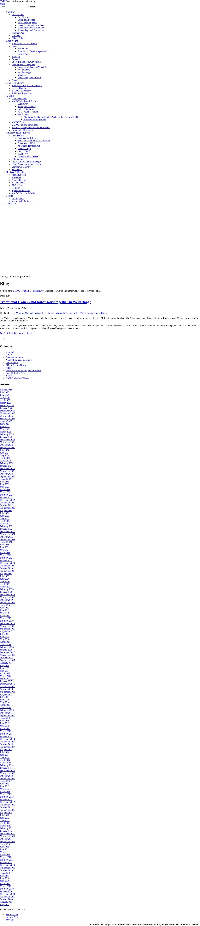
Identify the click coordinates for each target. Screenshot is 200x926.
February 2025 (7, 434)
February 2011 (6, 860)
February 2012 (7, 828)
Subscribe (16, 177)
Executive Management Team (31, 25)
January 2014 (6, 768)
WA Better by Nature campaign (26, 161)
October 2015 (6, 712)
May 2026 (5, 397)
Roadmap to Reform (27, 138)
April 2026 (5, 400)
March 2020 (5, 586)
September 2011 (7, 841)
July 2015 (4, 720)
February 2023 (7, 494)
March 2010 (5, 886)
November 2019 (7, 597)
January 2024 (6, 466)
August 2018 (6, 631)
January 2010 (6, 891)
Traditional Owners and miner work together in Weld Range (45, 302)
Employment (18, 198)
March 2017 (5, 676)
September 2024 (7, 447)
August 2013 (6, 781)
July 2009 (4, 904)
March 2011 (5, 857)
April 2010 (5, 883)
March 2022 (5, 523)
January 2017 (6, 681)
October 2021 (6, 537)
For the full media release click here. (16, 333)
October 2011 (6, 839)
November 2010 (7, 867)
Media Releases (19, 174)
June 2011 (4, 849)
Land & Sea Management (23, 64)
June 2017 (5, 668)
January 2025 (6, 437)
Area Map (16, 35)
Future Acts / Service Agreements (33, 51)
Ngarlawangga (24, 72)
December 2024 (7, 439)
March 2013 (5, 794)
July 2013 (4, 783)
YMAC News (18, 182)
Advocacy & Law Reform (18, 132)
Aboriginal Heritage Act (29, 146)
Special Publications (21, 190)
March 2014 (5, 762)
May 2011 (4, 852)
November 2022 (7, 502)
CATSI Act (23, 153)
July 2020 (4, 576)
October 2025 (6, 416)
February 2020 (7, 589)
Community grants (14, 357)
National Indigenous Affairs (18, 360)
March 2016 (5, 707)
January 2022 (6, 529)
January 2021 (6, 560)
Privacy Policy (12, 917)
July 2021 (4, 544)
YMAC (3, 1)
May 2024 (5, 455)
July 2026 (4, 392)
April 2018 (5, 642)
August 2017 (6, 663)
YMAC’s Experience (21, 90)
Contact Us (11, 203)
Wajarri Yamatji (87, 313)
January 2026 (6, 408)
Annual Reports (19, 180)
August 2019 (6, 605)
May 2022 (5, 518)
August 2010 (6, 873)
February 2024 (7, 463)
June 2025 (5, 426)
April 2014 (5, 760)
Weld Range (101, 313)
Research (16, 59)
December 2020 (7, 563)
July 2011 (4, 846)
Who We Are (18, 14)
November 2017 (7, 655)
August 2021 (6, 542)
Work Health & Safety (22, 201)
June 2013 (5, 786)
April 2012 (5, 823)
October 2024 (6, 445)
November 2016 (7, 686)
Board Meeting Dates (27, 22)
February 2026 (7, 405)
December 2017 (7, 652)
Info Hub (10, 96)
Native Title (23, 48)
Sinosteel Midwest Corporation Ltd (63, 313)
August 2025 (6, 421)
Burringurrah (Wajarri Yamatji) (32, 67)
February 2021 (7, 558)
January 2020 (6, 592)
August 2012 (6, 812)
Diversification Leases (28, 156)
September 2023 (7, 476)
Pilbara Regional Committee (31, 30)
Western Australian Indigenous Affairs (23, 370)
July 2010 (4, 875)
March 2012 (5, 825)
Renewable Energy (15, 83)
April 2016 (5, 705)
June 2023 (5, 484)
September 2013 (7, 778)
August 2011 (6, 844)
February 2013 (7, 797)
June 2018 (5, 636)
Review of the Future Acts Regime (34, 140)
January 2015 (6, 736)
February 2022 (7, 526)
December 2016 (7, 684)
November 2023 (7, 471)
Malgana (22, 75)
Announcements (19, 98)
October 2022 (6, 505)
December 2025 (7, 410)
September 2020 (7, 571)
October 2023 (6, 473)
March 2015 (5, 731)
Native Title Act (25, 151)
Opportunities (12, 362)
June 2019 (5, 610)
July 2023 (4, 481)
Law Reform (18, 135)
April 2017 (5, 673)
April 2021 (5, 552)
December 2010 (7, 865)
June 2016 (5, 699)
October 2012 (6, 807)
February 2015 (7, 734)
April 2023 (5, 489)
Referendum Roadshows (34, 119)
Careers (9, 196)
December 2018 (7, 623)
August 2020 (6, 573)
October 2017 (6, 657)
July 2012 (4, 815)
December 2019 (7, 594)
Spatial (15, 80)
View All (10, 352)
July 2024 (4, 450)
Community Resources (22, 130)
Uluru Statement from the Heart (26, 164)
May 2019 (5, 613)
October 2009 (6, 899)
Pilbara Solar (18, 38)
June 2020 (5, 579)
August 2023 (6, 479)
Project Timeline (19, 88)
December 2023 (7, 468)
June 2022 (5, 516)
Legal (14, 46)
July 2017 (4, 665)
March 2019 (5, 618)
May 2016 (5, 702)
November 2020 (7, 565)
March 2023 (5, 492)
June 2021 (5, 547)
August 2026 (6, 389)
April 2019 (5, 615)
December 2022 (7, 500)
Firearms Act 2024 (26, 143)
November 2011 (7, 836)
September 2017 (7, 660)
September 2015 (7, 715)
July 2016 (4, 697)
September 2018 (7, 628)
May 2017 (5, 670)
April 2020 (5, 584)
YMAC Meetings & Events (24, 101)
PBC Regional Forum (28, 111)
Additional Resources (22, 93)
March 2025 (5, 431)
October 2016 (6, 689)
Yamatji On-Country (27, 106)
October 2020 (6, 568)
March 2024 (5, 460)
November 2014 (7, 741)
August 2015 (6, 718)
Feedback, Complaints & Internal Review (31, 127)
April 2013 (5, 791)
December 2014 (7, 739)
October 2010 (6, 870)
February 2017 (7, 678)
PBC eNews (17, 185)
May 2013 (5, 789)
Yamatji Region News (32, 291)
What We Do (12, 41)
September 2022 (7, 508)
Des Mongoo (18, 313)
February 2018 (7, 647)
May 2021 (5, 550)
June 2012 (5, 818)
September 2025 (7, 418)
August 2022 (6, 510)
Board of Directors (26, 20)
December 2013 (7, 770)
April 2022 (5, 521)
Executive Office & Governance (27, 62)
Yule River (23, 104)
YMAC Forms (18, 122)
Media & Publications (16, 172)
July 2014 (4, 752)
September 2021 (7, 539)
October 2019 (6, 600)
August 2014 (6, 749)
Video (8, 368)
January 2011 (6, 862)
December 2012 (7, 802)
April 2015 (5, 728)
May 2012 (5, 820)
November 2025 (7, 413)
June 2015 (5, 723)
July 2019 (4, 607)
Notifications (23, 54)
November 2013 (7, 773)
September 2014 (7, 747)
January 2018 (6, 649)
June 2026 (5, 395)
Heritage (16, 56)
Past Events (23, 114)
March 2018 (5, 644)
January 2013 (6, 799)
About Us (10, 12)
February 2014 (7, 765)
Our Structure (24, 17)
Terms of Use (12, 914)
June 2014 (5, 755)
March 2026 (5, 403)
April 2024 (5, 458)
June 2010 (5, 878)
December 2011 (7, 833)
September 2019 (7, 602)
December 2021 (7, 531)
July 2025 (4, 424)
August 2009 (6, 902)
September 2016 (7, 691)
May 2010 (5, 881)
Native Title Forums (27, 109)
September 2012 (7, 810)
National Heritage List (35, 313)
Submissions (17, 159)
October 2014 (6, 744)
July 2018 (4, 634)
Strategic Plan (18, 33)
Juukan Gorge (24, 148)
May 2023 (5, 487)
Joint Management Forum (29, 77)
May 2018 (5, 639)
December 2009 (7, 894)
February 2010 (7, 888)
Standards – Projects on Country (27, 85)
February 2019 (7, 621)
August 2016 (6, 694)
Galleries (16, 188)
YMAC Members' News (17, 378)
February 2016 (7, 710)
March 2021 (5, 555)
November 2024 (7, 442)
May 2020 (5, 581)
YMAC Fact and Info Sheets (25, 125)
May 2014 (5, 757)
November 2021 (7, 534)
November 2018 (7, 626)
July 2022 (4, 513)
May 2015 (5, 726)
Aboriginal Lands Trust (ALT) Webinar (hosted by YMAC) (50, 117)
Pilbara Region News (16, 365)
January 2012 (6, 831)
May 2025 (5, 429)
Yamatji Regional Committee (31, 27)
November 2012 (7, 804)
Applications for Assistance (24, 43)
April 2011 (5, 854)
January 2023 (6, 497)
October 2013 (6, 776)
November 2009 (7, 896)
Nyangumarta (24, 69)
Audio (9, 354)
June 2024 (5, 452)
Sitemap (9, 919)
